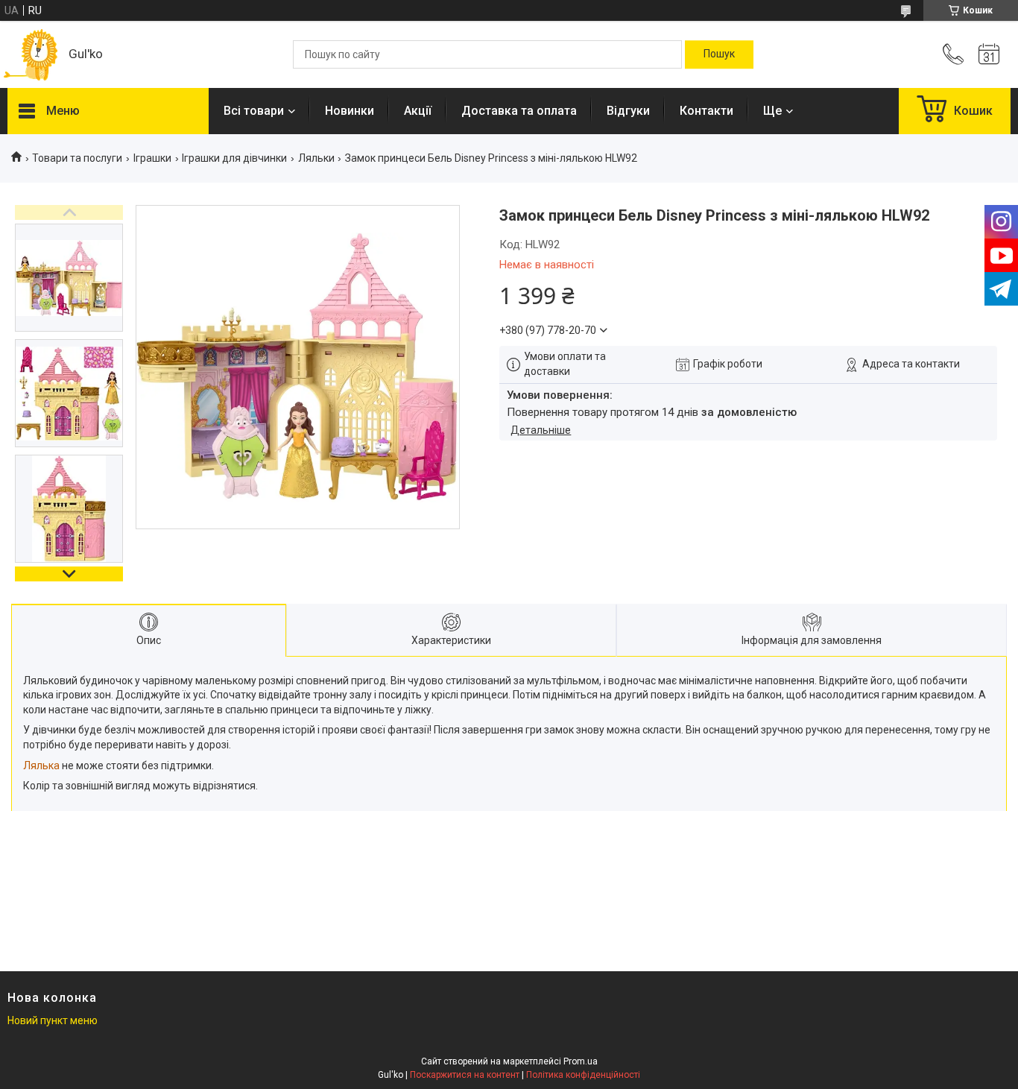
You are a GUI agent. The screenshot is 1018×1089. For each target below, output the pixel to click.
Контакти (706, 111)
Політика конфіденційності (583, 1075)
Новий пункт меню (52, 1020)
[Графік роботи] (989, 54)
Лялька (41, 765)
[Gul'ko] (30, 55)
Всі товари (254, 111)
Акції (417, 111)
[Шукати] (719, 54)
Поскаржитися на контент (464, 1075)
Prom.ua (580, 1061)
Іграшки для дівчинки (234, 158)
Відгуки (628, 111)
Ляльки (316, 158)
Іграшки (152, 158)
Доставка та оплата (519, 111)
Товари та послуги (77, 158)
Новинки (349, 111)
